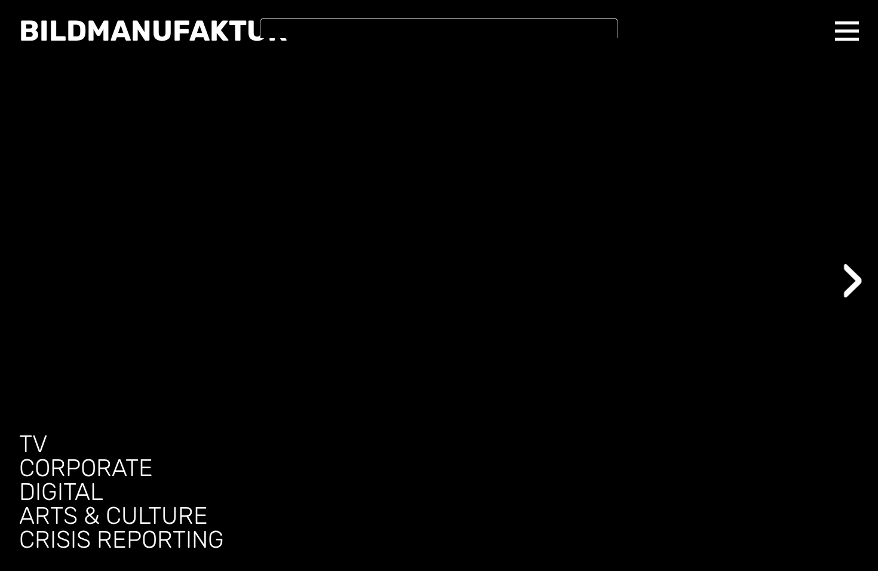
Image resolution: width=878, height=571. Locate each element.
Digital (61, 492)
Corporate (86, 468)
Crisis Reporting (121, 540)
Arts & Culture (113, 516)
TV (33, 444)
